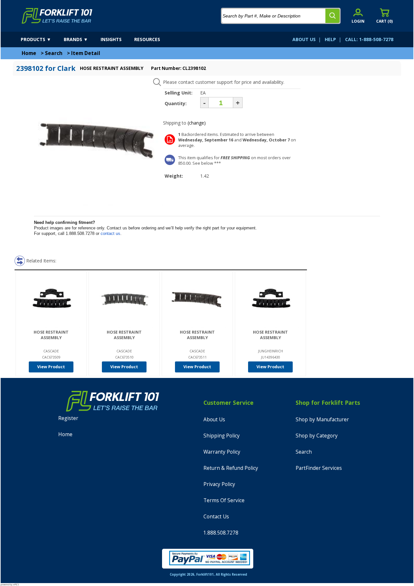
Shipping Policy (221, 435)
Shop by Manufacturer (322, 419)
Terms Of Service (224, 500)
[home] (57, 16)
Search (53, 53)
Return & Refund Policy (230, 468)
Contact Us (216, 516)
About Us (214, 419)
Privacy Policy (219, 484)
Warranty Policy (221, 451)
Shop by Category (317, 435)
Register (68, 418)
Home (29, 53)
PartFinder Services (319, 468)
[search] (332, 16)
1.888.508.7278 (220, 532)
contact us (110, 233)
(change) (197, 123)
